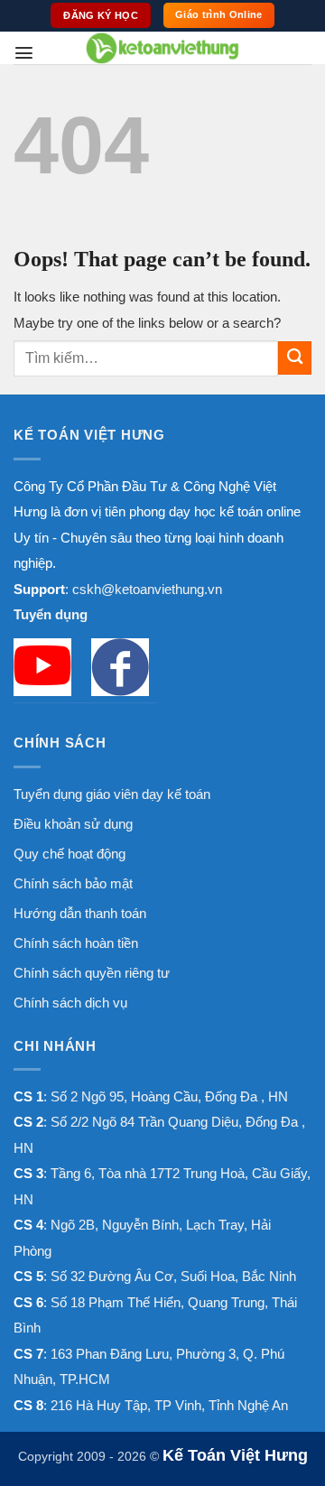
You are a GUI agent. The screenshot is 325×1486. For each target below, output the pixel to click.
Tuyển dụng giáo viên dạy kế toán (112, 794)
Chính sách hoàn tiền (76, 943)
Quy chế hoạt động (69, 853)
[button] (24, 53)
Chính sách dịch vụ (70, 1002)
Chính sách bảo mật (73, 883)
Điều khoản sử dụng (73, 823)
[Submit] (294, 358)
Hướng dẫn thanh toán (80, 913)
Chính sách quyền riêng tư (92, 972)
